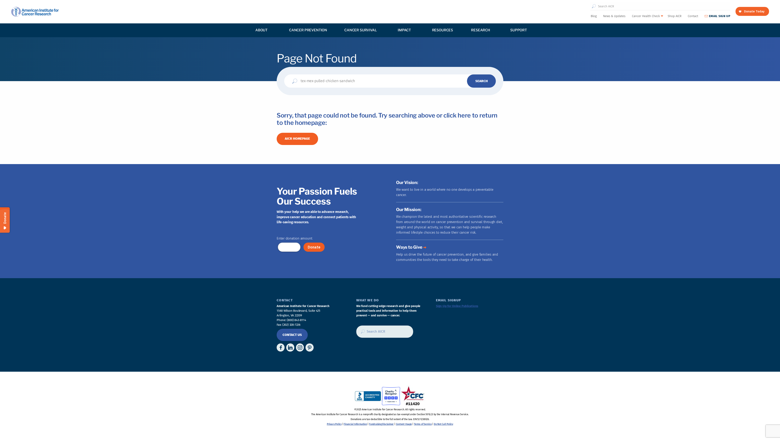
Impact (404, 30)
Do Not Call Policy (443, 424)
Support (518, 30)
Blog (594, 16)
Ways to (409, 247)
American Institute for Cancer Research (35, 11)
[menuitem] (593, 16)
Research (480, 30)
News (614, 16)
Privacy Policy (334, 424)
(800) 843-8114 (296, 320)
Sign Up (719, 16)
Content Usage (404, 424)
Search (593, 6)
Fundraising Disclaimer (381, 424)
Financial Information (355, 424)
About (261, 30)
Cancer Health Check (646, 16)
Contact (693, 16)
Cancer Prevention (308, 30)
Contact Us (292, 335)
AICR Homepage (297, 138)
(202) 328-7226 (291, 325)
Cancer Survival (360, 30)
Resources (442, 30)
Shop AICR (674, 16)
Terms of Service (423, 424)
